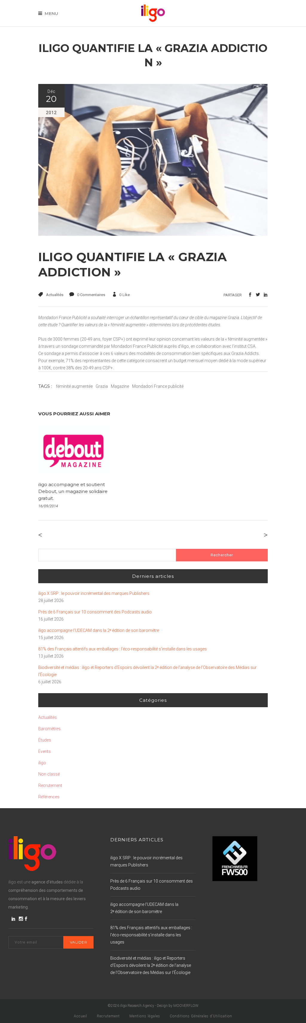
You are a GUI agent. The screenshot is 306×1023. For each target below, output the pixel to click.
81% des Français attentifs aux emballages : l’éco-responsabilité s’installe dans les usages (122, 649)
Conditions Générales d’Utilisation (201, 1016)
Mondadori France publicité (157, 386)
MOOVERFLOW (185, 1006)
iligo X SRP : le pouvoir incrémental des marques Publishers (93, 593)
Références (48, 796)
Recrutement (50, 785)
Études (44, 740)
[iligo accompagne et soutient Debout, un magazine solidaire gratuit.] (74, 449)
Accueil (80, 1016)
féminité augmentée (74, 386)
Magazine (120, 386)
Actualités (54, 294)
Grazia (102, 386)
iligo (42, 762)
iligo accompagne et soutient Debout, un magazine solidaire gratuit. (73, 491)
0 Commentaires (91, 294)
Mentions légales (144, 1016)
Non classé (49, 774)
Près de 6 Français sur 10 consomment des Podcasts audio (95, 611)
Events (44, 751)
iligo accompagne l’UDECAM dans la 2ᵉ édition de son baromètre (98, 630)
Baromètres (49, 728)
